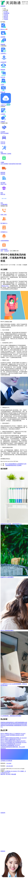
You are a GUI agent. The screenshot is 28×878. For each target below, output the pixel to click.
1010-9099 (8, 763)
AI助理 (2, 84)
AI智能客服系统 (17, 725)
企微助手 (3, 121)
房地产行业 (3, 184)
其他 (2, 203)
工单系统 (3, 114)
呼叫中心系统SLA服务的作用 (8, 739)
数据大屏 (3, 92)
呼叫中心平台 (5, 286)
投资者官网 (6, 13)
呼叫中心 (3, 29)
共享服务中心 (4, 232)
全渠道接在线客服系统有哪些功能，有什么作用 (13, 746)
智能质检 (3, 69)
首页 (2, 250)
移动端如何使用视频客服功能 (8, 743)
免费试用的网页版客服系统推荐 (15, 723)
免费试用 (3, 6)
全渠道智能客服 (5, 240)
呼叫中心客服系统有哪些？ (7, 630)
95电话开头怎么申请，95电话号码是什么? (11, 523)
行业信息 (5, 14)
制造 (2, 152)
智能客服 (11, 725)
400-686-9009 (9, 766)
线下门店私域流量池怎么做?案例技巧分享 (15, 463)
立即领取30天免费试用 (6, 760)
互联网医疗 (6, 163)
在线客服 (3, 37)
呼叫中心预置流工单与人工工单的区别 (10, 733)
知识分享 (5, 16)
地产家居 (3, 182)
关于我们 (5, 11)
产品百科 (5, 19)
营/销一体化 (4, 214)
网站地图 (13, 774)
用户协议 (8, 774)
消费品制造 (3, 153)
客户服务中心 (4, 223)
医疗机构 (16, 163)
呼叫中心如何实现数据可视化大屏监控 (10, 740)
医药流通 (11, 163)
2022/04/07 (23, 733)
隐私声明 (3, 774)
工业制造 (9, 153)
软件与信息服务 (5, 133)
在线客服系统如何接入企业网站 (13, 465)
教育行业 (3, 194)
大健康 (2, 162)
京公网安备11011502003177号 (11, 771)
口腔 (2, 163)
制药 (20, 163)
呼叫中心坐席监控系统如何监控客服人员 (11, 737)
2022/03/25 (18, 743)
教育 (2, 192)
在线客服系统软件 (9, 722)
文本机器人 (3, 53)
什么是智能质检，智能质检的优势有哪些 (11, 715)
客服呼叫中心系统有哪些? (7, 577)
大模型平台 (3, 105)
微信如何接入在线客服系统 (7, 745)
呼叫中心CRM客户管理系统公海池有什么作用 (12, 735)
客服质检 (3, 722)
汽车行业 (3, 142)
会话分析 (3, 77)
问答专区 (5, 17)
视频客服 (3, 44)
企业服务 (3, 131)
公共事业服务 (4, 204)
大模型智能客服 (18, 722)
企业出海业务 (4, 249)
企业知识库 (3, 62)
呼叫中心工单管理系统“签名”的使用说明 (11, 742)
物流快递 (3, 172)
